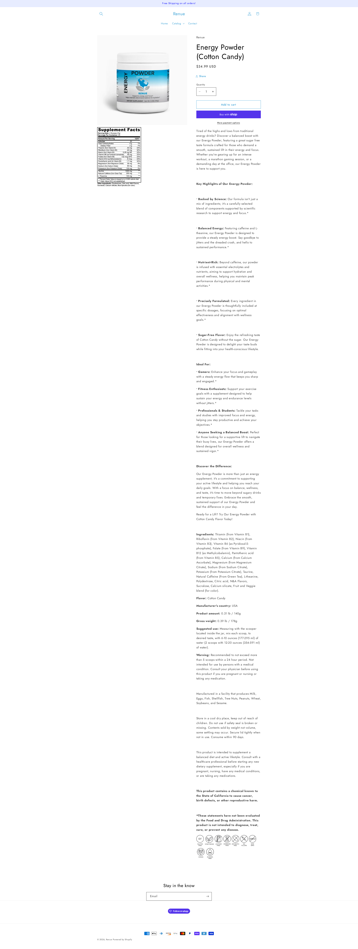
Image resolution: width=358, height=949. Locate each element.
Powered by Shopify (122, 939)
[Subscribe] (208, 896)
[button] (101, 14)
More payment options (228, 122)
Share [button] (202, 76)
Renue (109, 939)
